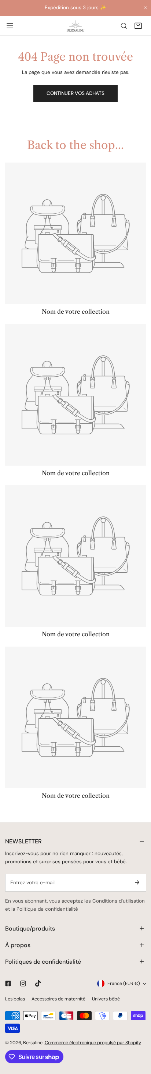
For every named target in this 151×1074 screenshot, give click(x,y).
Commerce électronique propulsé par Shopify (93, 1043)
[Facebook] (7, 983)
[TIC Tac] (37, 983)
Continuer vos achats (75, 93)
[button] (138, 25)
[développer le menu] (9, 25)
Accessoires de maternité (58, 999)
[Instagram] (22, 983)
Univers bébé (106, 999)
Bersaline (33, 1043)
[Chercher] (124, 25)
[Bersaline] (75, 31)
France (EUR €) (123, 983)
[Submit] (137, 882)
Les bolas (15, 999)
